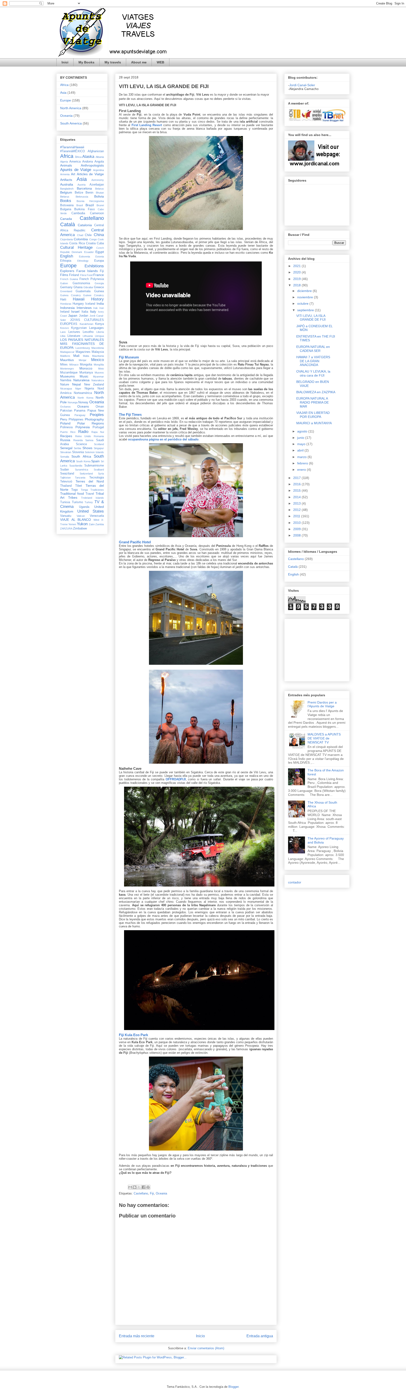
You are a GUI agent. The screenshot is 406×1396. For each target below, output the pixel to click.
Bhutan (100, 192)
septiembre (306, 310)
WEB (160, 62)
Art (73, 174)
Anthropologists (92, 165)
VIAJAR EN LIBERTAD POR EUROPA (313, 415)
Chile (88, 235)
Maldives (65, 355)
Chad (80, 235)
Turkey (89, 502)
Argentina (98, 170)
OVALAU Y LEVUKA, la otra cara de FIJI (313, 373)
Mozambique (69, 372)
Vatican (81, 515)
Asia (63, 92)
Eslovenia (84, 256)
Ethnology (83, 260)
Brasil (79, 205)
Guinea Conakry (70, 295)
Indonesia (67, 308)
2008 (297, 535)
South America (71, 123)
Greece (99, 287)
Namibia (65, 380)
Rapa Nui (97, 432)
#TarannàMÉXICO (72, 151)
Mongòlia (99, 364)
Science (81, 444)
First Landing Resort (147, 125)
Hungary (78, 303)
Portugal (98, 427)
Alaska (88, 156)
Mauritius (67, 360)
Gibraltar (88, 287)
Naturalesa (81, 380)
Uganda (84, 507)
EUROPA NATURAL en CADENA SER (313, 349)
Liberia (100, 332)
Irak (95, 308)
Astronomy (97, 180)
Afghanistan (96, 151)
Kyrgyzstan (79, 328)
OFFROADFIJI (176, 779)
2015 (297, 490)
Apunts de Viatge (75, 169)
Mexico (97, 360)
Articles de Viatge (90, 174)
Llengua (99, 335)
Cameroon (97, 213)
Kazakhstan (86, 324)
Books (65, 200)
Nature (64, 384)
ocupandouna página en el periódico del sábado (163, 439)
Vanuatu (65, 515)
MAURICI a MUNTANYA (314, 423)
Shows (87, 448)
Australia (66, 184)
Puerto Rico (67, 432)
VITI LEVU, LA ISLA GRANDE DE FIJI (311, 318)
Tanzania (80, 477)
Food (90, 275)
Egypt (99, 252)
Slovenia (78, 452)
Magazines (83, 352)
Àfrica (78, 157)
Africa (64, 85)
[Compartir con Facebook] (143, 1187)
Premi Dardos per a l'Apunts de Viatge (322, 704)
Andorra (87, 161)
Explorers (67, 271)
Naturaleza (97, 380)
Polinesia (66, 427)
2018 (297, 285)
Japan (72, 315)
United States (90, 511)
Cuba (100, 243)
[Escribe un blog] (134, 1187)
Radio (83, 431)
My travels (113, 62)
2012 (297, 510)
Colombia (81, 239)
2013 (297, 503)
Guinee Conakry (93, 295)
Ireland (64, 311)
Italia (85, 311)
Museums (67, 376)
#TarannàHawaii (72, 147)
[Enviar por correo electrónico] (130, 1187)
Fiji (152, 1193)
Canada (66, 219)
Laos (63, 332)
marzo (302, 457)
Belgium (66, 192)
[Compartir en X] (139, 1187)
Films (64, 275)
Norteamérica (83, 393)
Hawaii (79, 299)
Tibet (78, 485)
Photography (94, 419)
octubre (303, 303)
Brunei (100, 205)
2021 (297, 266)
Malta (86, 355)
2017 (297, 478)
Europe (65, 100)
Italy (93, 311)
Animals (66, 165)
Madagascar (67, 351)
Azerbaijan (97, 184)
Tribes (72, 497)
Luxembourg (82, 347)
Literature (73, 336)
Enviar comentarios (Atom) (206, 1348)
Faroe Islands (87, 271)
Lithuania (88, 335)
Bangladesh (67, 188)
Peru (63, 419)
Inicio (200, 1336)
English (66, 256)
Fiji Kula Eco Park (133, 1035)
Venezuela (97, 515)
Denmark (77, 252)
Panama (79, 410)
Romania (99, 436)
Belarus (99, 188)
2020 (297, 272)
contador (294, 882)
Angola (99, 161)
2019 (297, 279)
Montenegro (67, 368)
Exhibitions (94, 266)
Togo (74, 489)
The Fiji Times (130, 414)
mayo (301, 444)
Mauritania (98, 355)
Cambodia (78, 213)
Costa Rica (77, 243)
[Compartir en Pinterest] (148, 1187)
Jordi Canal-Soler (302, 85)
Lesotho (88, 332)
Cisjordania (66, 239)
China (99, 235)
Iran (101, 308)
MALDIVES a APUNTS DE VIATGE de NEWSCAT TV (324, 738)
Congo (93, 239)
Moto (101, 368)
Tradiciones (97, 489)
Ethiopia (65, 260)
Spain (95, 461)
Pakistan (66, 410)
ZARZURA (66, 528)
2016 (297, 484)
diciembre (305, 291)
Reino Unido (83, 436)
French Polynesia (91, 279)
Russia (65, 440)
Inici (65, 62)
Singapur (99, 448)
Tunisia (65, 502)
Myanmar (98, 376)
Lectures (74, 332)
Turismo (77, 502)
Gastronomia (81, 283)
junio (301, 437)
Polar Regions (90, 423)
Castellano (141, 1193)
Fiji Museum (129, 357)
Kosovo (64, 328)
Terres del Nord (90, 481)
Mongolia (86, 364)
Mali (76, 356)
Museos (99, 372)
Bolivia (99, 196)
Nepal (76, 384)
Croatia (91, 243)
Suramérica (81, 469)
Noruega (73, 402)
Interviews (84, 308)
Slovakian (65, 452)
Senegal (66, 448)
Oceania (161, 1193)
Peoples (97, 414)
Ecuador (89, 252)
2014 (297, 497)
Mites (64, 364)
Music (84, 376)
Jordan (83, 315)
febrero (303, 463)
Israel (75, 311)
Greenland (66, 291)
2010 (297, 523)
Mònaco (73, 364)
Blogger (233, 1386)
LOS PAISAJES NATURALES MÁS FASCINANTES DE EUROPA (82, 344)
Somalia (64, 456)
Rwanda (78, 440)
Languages (96, 328)
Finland (74, 275)
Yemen (72, 524)
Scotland (99, 444)
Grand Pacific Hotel (135, 542)
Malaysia (98, 352)
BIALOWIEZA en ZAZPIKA (315, 392)
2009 (297, 529)
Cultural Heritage (76, 247)
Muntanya (86, 372)
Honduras (65, 303)
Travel (90, 493)
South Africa (81, 456)
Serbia (77, 448)
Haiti (63, 299)
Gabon (64, 283)
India (100, 303)
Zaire (92, 524)
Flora (83, 275)
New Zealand (94, 384)
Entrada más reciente (136, 1336)
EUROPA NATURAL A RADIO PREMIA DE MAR (312, 402)
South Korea (83, 461)
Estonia (99, 256)
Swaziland (67, 473)
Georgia (99, 283)
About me (139, 62)
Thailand (66, 485)
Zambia (99, 524)
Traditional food (72, 493)
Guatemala (83, 291)
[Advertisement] (302, 649)
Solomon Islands (94, 452)
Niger (78, 388)
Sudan (64, 469)
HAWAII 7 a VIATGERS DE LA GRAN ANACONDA (313, 361)
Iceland (90, 303)
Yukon (82, 524)
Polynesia (82, 427)
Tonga (84, 489)
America (75, 161)
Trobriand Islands (92, 497)
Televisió (66, 481)
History (97, 299)
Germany (66, 287)
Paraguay (80, 415)
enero (302, 469)
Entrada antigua (259, 1336)
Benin (89, 192)
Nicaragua (66, 388)
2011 (297, 516)
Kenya (99, 324)
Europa (99, 260)
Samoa (89, 440)
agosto (302, 431)
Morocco (85, 368)
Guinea (99, 291)
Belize (79, 192)
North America (70, 108)
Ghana (78, 287)
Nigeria (89, 388)
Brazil (90, 205)
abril (300, 450)
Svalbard (99, 469)
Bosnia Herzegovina (90, 201)
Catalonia (85, 225)
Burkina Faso (84, 209)
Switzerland (86, 473)
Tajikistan (65, 477)
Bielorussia (82, 196)
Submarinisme (94, 465)
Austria (82, 184)
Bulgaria (65, 209)
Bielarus (64, 196)
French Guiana (69, 279)
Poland (65, 423)
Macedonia (97, 347)
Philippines (76, 419)
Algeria (64, 161)
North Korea (85, 397)
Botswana (67, 205)
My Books (86, 62)
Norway (83, 402)
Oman (100, 406)
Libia (62, 335)
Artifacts (66, 180)
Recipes (66, 436)
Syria (101, 473)
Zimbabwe (80, 528)
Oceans (83, 406)
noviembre (305, 297)
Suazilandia (75, 465)
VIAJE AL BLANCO (75, 519)
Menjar (82, 360)
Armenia (65, 174)
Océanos (65, 406)
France (98, 275)
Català (67, 224)
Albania (100, 157)
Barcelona (84, 188)
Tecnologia (96, 477)
